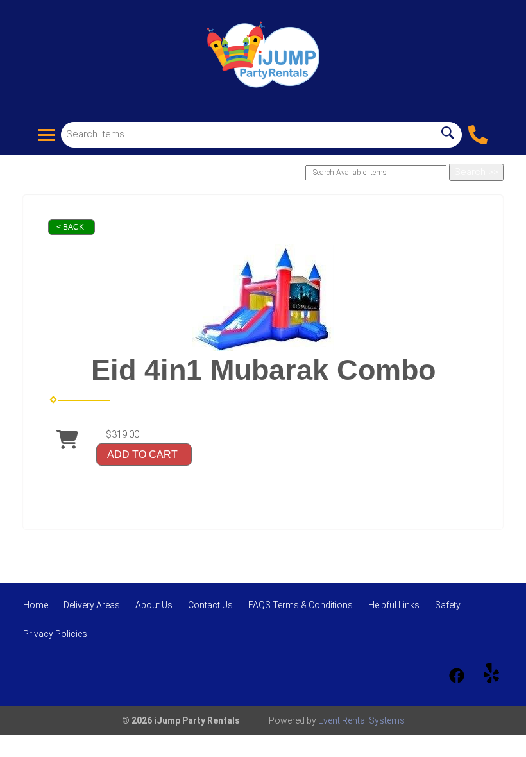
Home (35, 605)
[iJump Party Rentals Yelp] (491, 675)
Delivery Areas (92, 605)
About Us (154, 605)
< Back (70, 227)
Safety (448, 605)
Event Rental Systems (361, 720)
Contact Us (210, 605)
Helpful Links (394, 605)
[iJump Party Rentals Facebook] (456, 675)
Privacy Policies (55, 634)
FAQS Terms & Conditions (300, 605)
